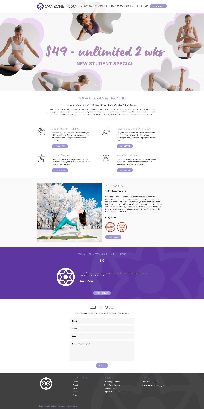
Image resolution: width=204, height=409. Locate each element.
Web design (60, 406)
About (84, 6)
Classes (93, 6)
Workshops (104, 6)
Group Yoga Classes (112, 382)
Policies (76, 391)
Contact (143, 6)
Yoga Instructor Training (114, 391)
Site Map (53, 406)
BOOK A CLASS (158, 6)
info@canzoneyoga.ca (156, 385)
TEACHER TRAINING (120, 6)
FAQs (75, 388)
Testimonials (102, 293)
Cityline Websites (72, 406)
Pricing (134, 6)
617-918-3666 (153, 382)
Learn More (60, 146)
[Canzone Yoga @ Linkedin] (41, 397)
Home (75, 382)
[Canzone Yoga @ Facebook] (40, 397)
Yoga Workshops (110, 388)
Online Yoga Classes (112, 385)
